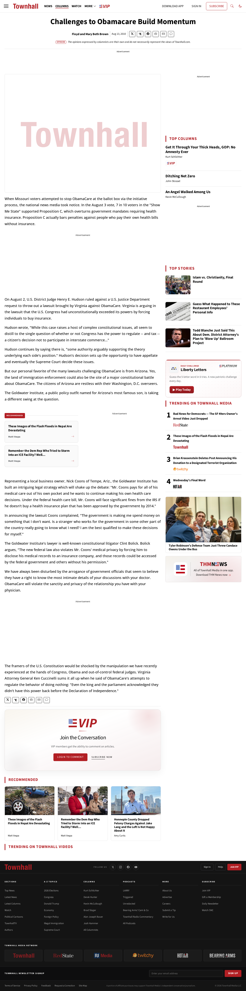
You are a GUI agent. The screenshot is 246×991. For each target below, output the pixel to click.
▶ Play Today (182, 390)
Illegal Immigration (54, 923)
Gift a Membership (211, 897)
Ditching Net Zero (180, 176)
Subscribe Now (101, 757)
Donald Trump (51, 903)
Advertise (167, 897)
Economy (49, 910)
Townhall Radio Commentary (138, 917)
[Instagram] (120, 867)
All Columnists (91, 930)
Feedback (46, 985)
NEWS (48, 6)
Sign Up (233, 973)
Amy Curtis (119, 835)
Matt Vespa (13, 835)
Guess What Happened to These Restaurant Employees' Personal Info (216, 308)
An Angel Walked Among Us (187, 192)
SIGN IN (196, 6)
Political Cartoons (14, 917)
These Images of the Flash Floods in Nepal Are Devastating (29, 821)
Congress (48, 897)
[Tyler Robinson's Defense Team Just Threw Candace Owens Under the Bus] (203, 519)
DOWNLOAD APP (173, 6)
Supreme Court (52, 930)
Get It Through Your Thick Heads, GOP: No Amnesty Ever (200, 150)
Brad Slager (90, 910)
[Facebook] (128, 867)
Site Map (83, 985)
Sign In (207, 867)
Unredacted (129, 903)
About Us (167, 890)
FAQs (220, 867)
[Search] (232, 6)
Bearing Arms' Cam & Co (136, 910)
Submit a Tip (169, 910)
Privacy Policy (30, 985)
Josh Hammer (91, 923)
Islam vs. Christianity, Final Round (213, 279)
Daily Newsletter (210, 903)
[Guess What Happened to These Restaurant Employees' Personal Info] (177, 311)
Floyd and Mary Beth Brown (90, 34)
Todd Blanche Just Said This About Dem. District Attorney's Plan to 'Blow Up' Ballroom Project (216, 336)
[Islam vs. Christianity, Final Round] (177, 284)
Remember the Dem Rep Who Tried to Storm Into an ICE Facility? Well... (80, 823)
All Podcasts (129, 923)
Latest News (11, 897)
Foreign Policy (51, 917)
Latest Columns (12, 903)
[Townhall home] (18, 867)
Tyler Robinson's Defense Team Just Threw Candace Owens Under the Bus (203, 547)
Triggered (128, 897)
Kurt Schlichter (91, 890)
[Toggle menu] (6, 6)
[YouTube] (136, 867)
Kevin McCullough (93, 903)
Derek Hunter (90, 897)
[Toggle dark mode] (240, 6)
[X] (113, 867)
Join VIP (234, 867)
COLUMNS (62, 6)
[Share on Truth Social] (140, 34)
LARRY (126, 890)
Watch (8, 910)
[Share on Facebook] (148, 34)
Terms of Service (12, 985)
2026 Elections (51, 890)
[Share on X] (132, 34)
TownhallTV (11, 923)
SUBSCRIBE (216, 6)
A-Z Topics (50, 881)
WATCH (76, 6)
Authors (9, 930)
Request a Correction (65, 985)
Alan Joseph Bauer (93, 917)
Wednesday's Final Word (189, 480)
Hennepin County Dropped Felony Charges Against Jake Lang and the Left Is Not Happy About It (134, 825)
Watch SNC (207, 910)
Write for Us (168, 917)
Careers (166, 903)
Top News (9, 890)
